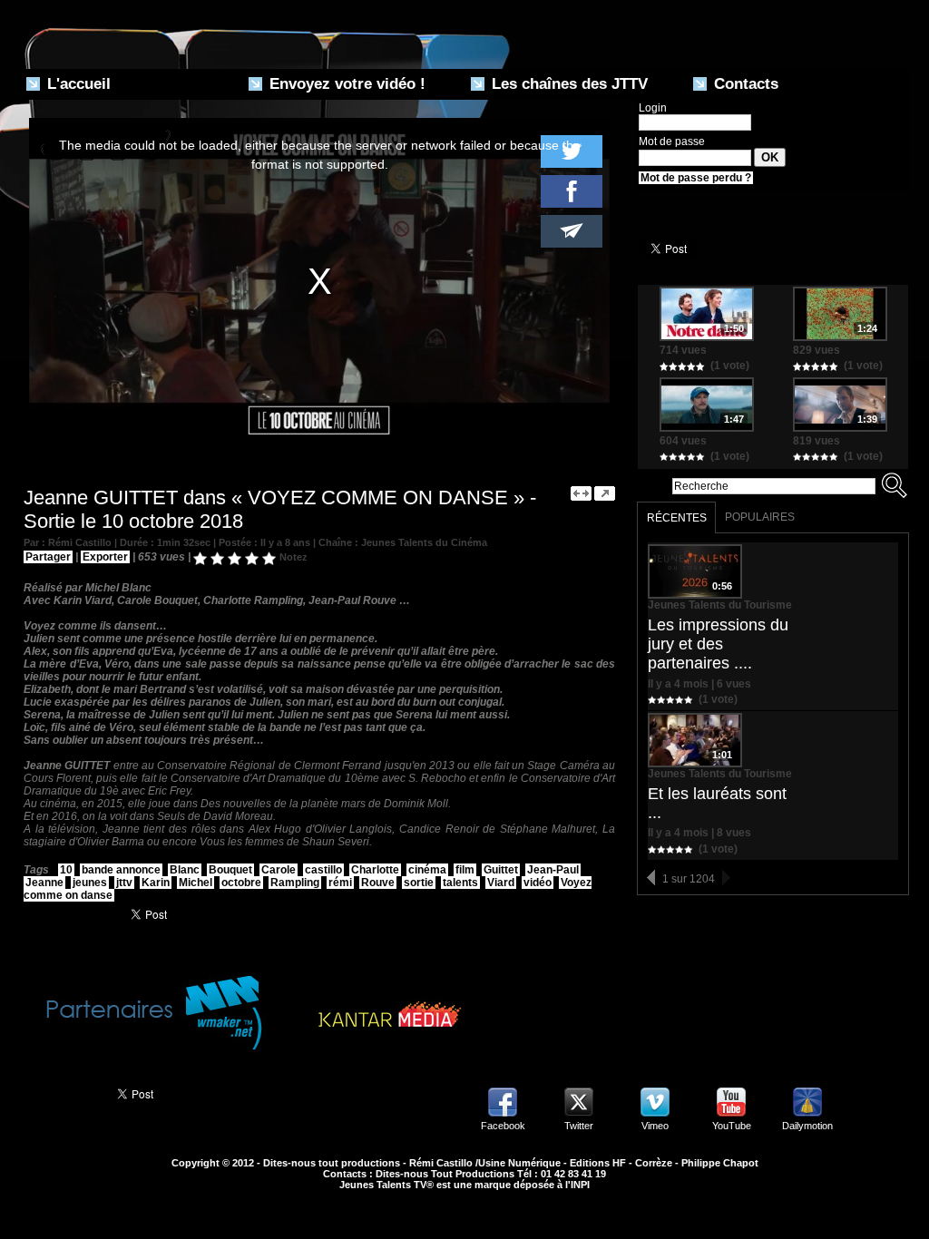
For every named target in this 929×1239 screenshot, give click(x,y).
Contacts (743, 84)
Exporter (105, 557)
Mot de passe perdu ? (696, 177)
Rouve (378, 882)
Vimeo (655, 1125)
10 (66, 869)
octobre (241, 882)
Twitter (578, 1125)
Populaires (760, 517)
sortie (419, 882)
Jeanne (44, 882)
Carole (278, 869)
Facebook (503, 1125)
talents (460, 882)
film (464, 869)
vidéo (537, 882)
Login (653, 108)
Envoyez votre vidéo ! (345, 84)
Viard (500, 882)
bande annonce (121, 869)
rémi (340, 882)
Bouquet (230, 869)
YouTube (731, 1125)
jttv (124, 882)
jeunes (90, 882)
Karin (156, 882)
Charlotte (375, 869)
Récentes (677, 518)
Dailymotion (807, 1125)
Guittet (501, 869)
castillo (323, 869)
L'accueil (77, 84)
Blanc (185, 869)
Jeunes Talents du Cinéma (424, 542)
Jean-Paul (553, 869)
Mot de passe (672, 141)
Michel (195, 882)
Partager (48, 557)
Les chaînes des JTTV (567, 84)
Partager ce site (60, 1092)
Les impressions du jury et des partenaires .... (718, 644)
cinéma (427, 869)
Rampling (294, 882)
